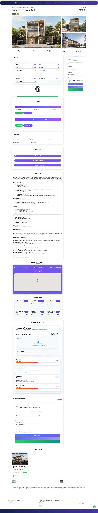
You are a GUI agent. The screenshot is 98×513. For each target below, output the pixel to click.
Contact (73, 2)
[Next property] (61, 481)
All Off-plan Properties (35, 2)
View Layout (19, 112)
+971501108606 (24, 407)
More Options (53, 2)
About (67, 2)
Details (25, 472)
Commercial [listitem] (11, 502)
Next (58, 481)
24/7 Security (17, 139)
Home (27, 2)
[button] (82, 7)
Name (16, 415)
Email (39, 415)
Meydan (20, 7)
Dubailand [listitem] (41, 502)
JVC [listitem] (40, 506)
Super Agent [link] (17, 475)
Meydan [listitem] (41, 505)
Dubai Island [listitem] (42, 501)
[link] (20, 459)
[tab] (37, 155)
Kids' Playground (17, 142)
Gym (32, 139)
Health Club (50, 139)
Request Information (37, 435)
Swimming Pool (33, 142)
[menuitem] (84, 3)
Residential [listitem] (11, 501)
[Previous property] (14, 481)
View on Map (37, 271)
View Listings (59, 399)
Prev (17, 481)
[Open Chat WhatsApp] (94, 506)
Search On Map (45, 2)
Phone (16, 420)
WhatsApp (38, 407)
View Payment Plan (28, 112)
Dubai (17, 7)
